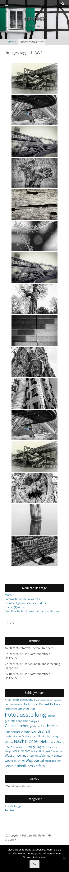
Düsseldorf (47, 704)
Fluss (32, 708)
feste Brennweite (20, 708)
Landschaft (40, 731)
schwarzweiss (19, 747)
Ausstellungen (14, 806)
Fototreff (51, 716)
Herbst (53, 725)
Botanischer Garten (43, 700)
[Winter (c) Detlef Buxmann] (35, 236)
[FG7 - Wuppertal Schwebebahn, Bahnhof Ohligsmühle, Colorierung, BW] (35, 110)
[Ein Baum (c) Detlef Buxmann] (35, 362)
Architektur (12, 699)
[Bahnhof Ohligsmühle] (35, 141)
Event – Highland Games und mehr (27, 603)
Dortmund (30, 704)
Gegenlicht (36, 721)
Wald (49, 751)
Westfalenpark (43, 755)
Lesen (34, 736)
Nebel (45, 741)
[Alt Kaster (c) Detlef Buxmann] (35, 551)
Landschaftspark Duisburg (18, 736)
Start (12, 42)
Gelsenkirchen (17, 725)
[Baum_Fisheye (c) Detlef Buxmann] (35, 299)
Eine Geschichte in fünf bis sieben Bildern (32, 611)
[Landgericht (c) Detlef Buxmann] (35, 456)
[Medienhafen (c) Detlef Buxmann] (35, 330)
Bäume (57, 700)
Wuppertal (34, 760)
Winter (58, 755)
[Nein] (64, 858)
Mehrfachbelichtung (48, 736)
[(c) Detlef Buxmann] (35, 173)
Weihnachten (25, 755)
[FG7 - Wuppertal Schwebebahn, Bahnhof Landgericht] (35, 78)
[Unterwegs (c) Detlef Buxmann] (35, 425)
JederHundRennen (14, 731)
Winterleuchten (15, 761)
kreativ (27, 731)
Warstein (57, 751)
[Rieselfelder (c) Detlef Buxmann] (35, 488)
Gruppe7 (34, 19)
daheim (18, 704)
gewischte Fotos (38, 726)
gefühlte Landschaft (17, 721)
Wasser (10, 755)
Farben (8, 708)
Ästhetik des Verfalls (29, 766)
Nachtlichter (26, 741)
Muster (9, 595)
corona (9, 704)
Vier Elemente (21, 751)
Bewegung (26, 699)
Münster (9, 742)
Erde (58, 704)
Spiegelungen (36, 747)
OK (34, 864)
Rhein (8, 747)
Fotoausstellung (25, 714)
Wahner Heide (38, 751)
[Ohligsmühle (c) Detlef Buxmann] (35, 267)
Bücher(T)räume (15, 607)
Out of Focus (57, 742)
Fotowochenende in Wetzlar (22, 599)
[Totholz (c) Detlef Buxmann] (35, 204)
